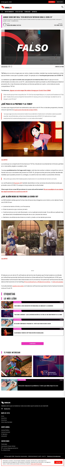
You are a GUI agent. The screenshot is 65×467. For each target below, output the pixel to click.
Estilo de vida (19, 12)
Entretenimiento (9, 12)
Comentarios (32, 343)
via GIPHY (4, 160)
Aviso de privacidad (6, 422)
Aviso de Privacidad (36, 464)
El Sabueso (4, 434)
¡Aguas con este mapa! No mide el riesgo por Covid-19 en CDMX (30, 90)
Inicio (2, 416)
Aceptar (58, 462)
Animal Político (5, 430)
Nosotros (4, 418)
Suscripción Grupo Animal (8, 446)
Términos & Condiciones (54, 456)
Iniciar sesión (60, 2)
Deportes (34, 12)
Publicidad (4, 444)
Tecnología (27, 12)
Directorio (4, 420)
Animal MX (4, 436)
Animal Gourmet (5, 432)
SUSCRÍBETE (51, 2)
